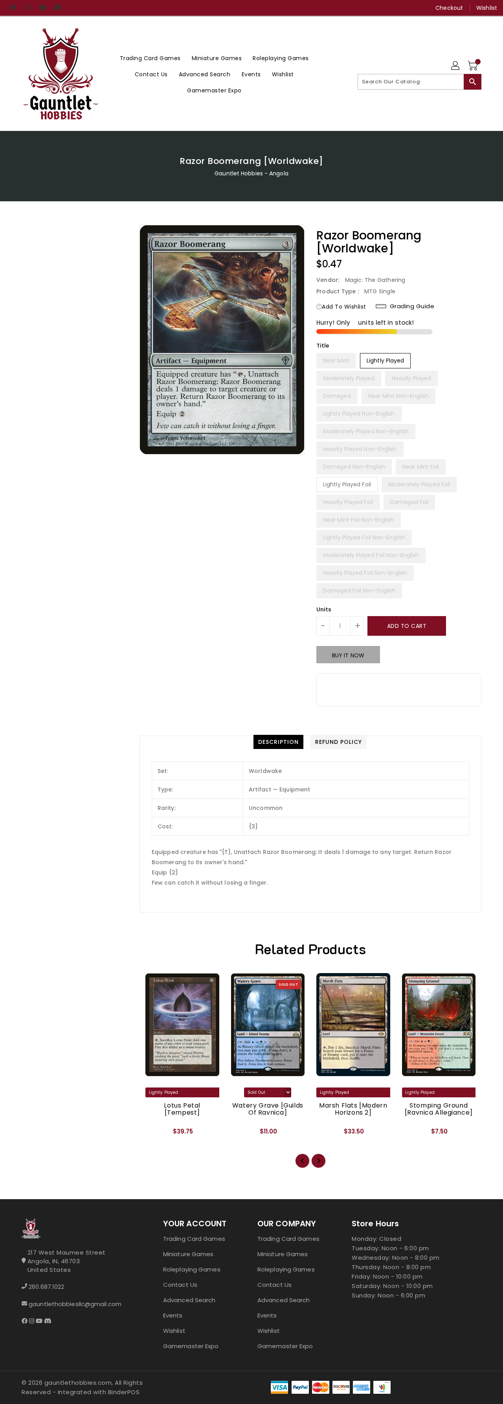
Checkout (449, 8)
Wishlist (486, 8)
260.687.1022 (46, 1287)
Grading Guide (412, 306)
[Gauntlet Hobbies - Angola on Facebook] (12, 8)
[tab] (278, 742)
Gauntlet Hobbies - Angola (251, 173)
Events (173, 1315)
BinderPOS (124, 1392)
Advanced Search (189, 1300)
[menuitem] (150, 58)
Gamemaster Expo (191, 1346)
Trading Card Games (194, 1239)
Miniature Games (188, 1254)
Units (324, 609)
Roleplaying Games (191, 1269)
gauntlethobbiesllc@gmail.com (75, 1304)
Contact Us (180, 1285)
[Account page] (456, 66)
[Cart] (473, 66)
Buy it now (348, 655)
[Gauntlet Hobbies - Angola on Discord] (57, 8)
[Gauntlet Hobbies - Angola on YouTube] (42, 8)
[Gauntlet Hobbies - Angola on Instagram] (27, 8)
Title (323, 346)
